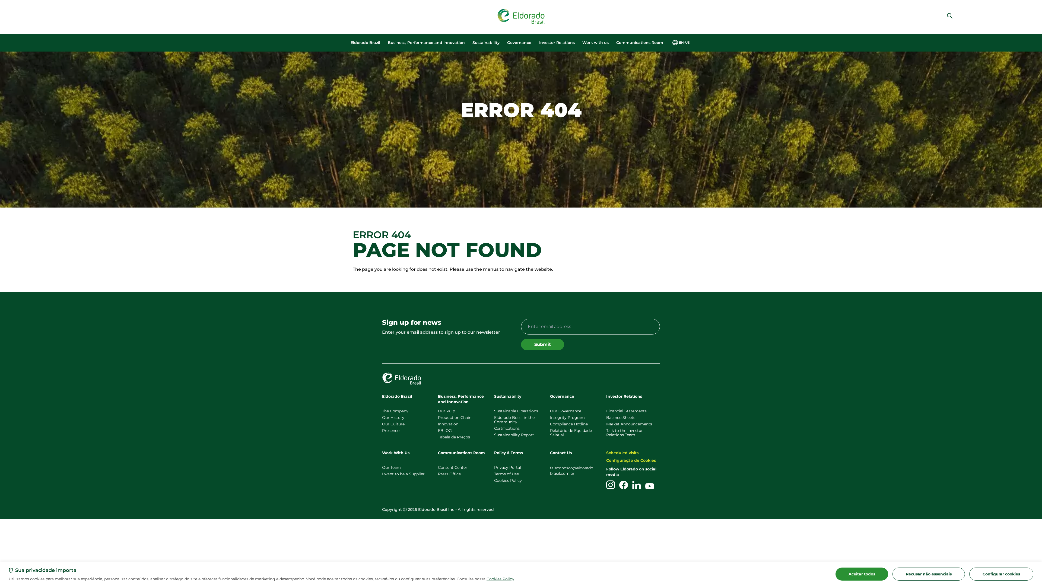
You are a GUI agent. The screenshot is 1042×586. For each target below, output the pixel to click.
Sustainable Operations (516, 411)
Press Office (449, 474)
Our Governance (565, 411)
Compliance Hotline (569, 424)
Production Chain (454, 417)
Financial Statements (626, 411)
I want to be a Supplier (403, 474)
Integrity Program (567, 417)
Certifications (507, 428)
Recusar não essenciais (929, 574)
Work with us (595, 42)
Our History (393, 417)
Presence (390, 430)
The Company (395, 411)
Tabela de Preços (454, 437)
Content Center (452, 467)
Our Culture (393, 424)
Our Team (391, 467)
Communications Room (639, 42)
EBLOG (445, 430)
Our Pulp (446, 411)
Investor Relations (557, 42)
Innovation (448, 424)
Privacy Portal (507, 467)
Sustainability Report (514, 434)
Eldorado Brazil (365, 42)
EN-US (684, 42)
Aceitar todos (862, 574)
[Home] (521, 16)
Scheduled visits (622, 452)
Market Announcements (629, 424)
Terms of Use (506, 474)
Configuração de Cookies (631, 460)
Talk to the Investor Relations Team (624, 432)
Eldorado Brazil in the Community (514, 419)
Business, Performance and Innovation (426, 42)
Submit (542, 344)
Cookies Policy (500, 579)
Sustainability (486, 42)
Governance (519, 42)
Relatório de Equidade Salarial (571, 432)
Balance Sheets (620, 417)
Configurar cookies (1001, 574)
